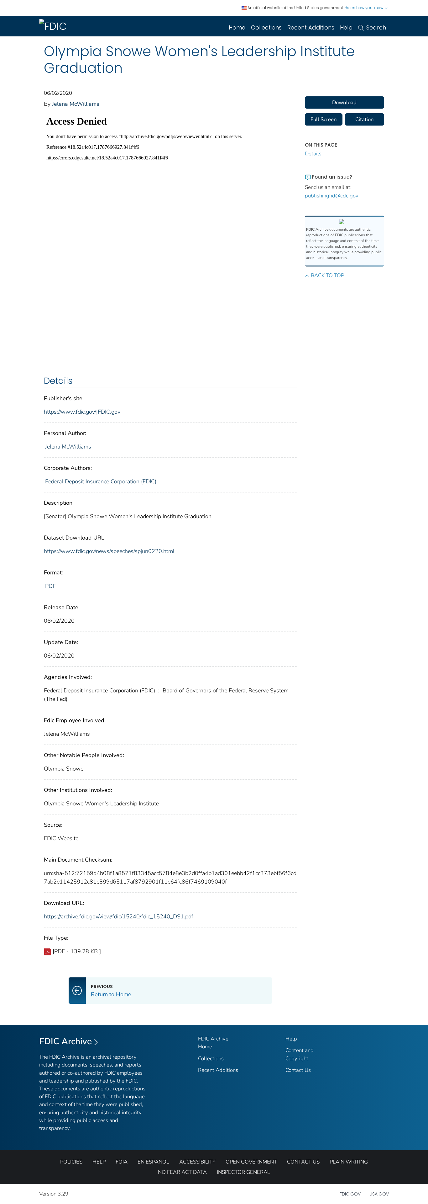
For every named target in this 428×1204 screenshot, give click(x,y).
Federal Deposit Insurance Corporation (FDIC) (100, 481)
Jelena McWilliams (75, 104)
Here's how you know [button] (364, 7)
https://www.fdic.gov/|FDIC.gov (82, 412)
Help (346, 27)
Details (313, 153)
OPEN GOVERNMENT (251, 1161)
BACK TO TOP (327, 275)
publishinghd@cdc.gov (331, 195)
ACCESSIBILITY (197, 1161)
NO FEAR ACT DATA (182, 1172)
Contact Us (298, 1070)
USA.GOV (379, 1194)
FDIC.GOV (350, 1194)
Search (376, 27)
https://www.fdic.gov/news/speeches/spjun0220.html (109, 551)
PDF (50, 586)
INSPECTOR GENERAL (243, 1172)
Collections (266, 27)
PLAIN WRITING (349, 1161)
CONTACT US (303, 1161)
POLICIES (71, 1161)
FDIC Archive (65, 1041)
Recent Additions (310, 27)
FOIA (122, 1161)
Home (237, 27)
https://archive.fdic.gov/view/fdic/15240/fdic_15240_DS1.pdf (118, 916)
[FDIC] (54, 26)
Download (344, 102)
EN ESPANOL (153, 1161)
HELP (99, 1161)
